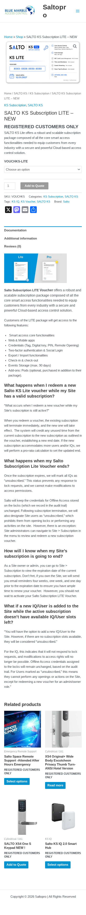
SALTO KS (20, 93)
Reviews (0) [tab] (12, 246)
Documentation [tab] (15, 230)
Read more (55, 785)
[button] (75, 46)
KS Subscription (39, 93)
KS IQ (15, 201)
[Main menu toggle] (77, 11)
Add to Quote (34, 186)
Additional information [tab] (20, 238)
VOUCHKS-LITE (16, 161)
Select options (16, 781)
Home (8, 37)
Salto (66, 201)
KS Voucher (28, 201)
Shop (19, 37)
